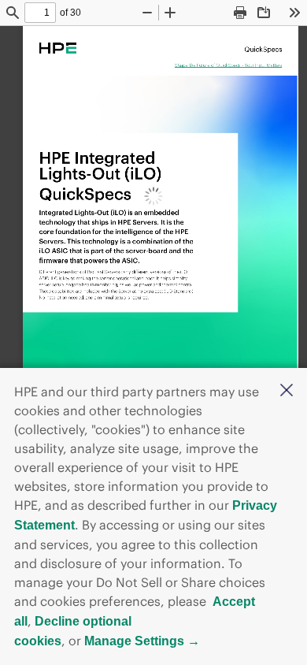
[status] (40, 12)
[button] (286, 391)
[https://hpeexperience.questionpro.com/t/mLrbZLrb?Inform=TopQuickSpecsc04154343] (228, 64)
